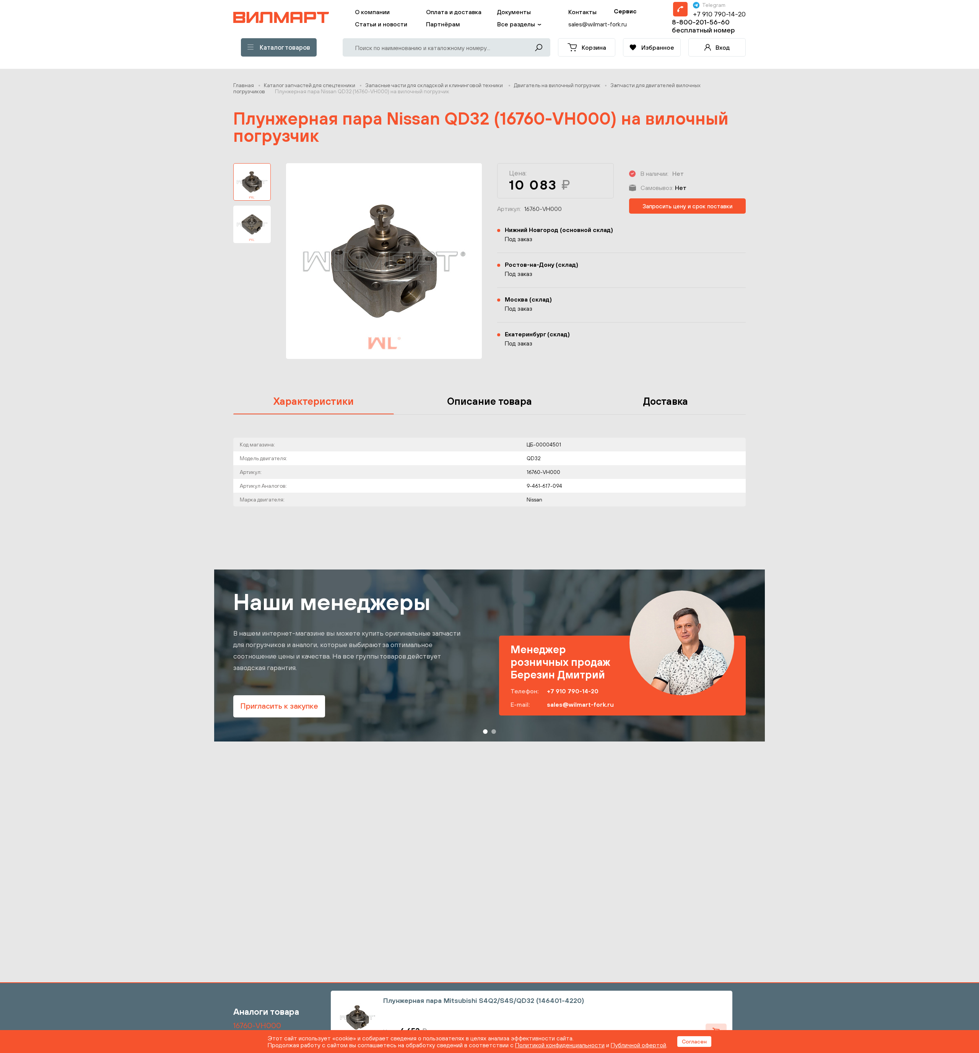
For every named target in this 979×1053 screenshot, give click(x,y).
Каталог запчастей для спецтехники (309, 85)
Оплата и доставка (453, 11)
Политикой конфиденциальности (560, 1045)
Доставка (665, 401)
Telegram (713, 5)
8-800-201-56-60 (701, 22)
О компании (372, 11)
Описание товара (489, 401)
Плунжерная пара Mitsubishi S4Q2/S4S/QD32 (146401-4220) (483, 1000)
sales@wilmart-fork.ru (580, 704)
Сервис (625, 11)
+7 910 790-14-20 (719, 14)
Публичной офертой (638, 1045)
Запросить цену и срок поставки (687, 206)
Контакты (582, 11)
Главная (243, 85)
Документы (514, 11)
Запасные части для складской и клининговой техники (434, 85)
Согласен (694, 1041)
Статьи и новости (381, 24)
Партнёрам (443, 24)
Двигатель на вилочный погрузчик (557, 85)
